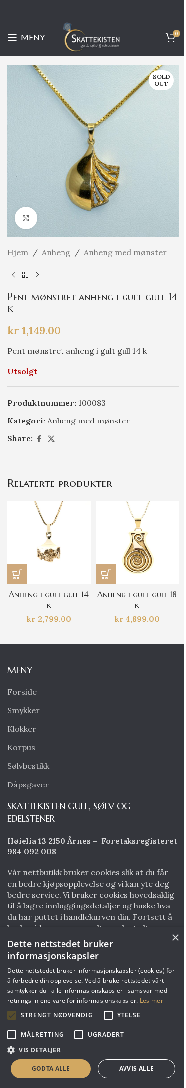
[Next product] (37, 275)
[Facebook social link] (39, 439)
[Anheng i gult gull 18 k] (137, 542)
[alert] (93, 1007)
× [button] (175, 938)
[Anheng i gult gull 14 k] (49, 542)
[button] (17, 574)
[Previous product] (13, 275)
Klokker (21, 729)
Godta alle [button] (51, 1068)
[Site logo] (93, 36)
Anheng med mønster (125, 252)
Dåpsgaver (28, 784)
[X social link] (51, 439)
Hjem (17, 252)
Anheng (56, 252)
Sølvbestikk (28, 766)
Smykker (23, 710)
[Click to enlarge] (26, 218)
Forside (22, 692)
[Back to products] (25, 275)
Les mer (151, 1000)
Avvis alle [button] (136, 1068)
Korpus (21, 747)
